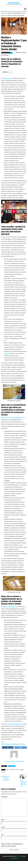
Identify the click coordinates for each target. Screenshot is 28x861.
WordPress (19, 856)
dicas (7, 769)
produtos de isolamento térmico (10, 606)
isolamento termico (14, 769)
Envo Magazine (14, 858)
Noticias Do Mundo (14, 3)
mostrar (10, 72)
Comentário (4, 797)
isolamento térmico (6, 78)
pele (21, 173)
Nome (3, 819)
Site (2, 834)
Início (2, 13)
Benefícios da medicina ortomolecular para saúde (6, 778)
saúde (5, 702)
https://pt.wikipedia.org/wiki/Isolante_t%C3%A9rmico (13, 744)
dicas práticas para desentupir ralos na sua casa (23, 783)
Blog (6, 13)
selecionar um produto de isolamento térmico (13, 417)
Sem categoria (11, 766)
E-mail (3, 827)
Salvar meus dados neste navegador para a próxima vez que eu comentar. (12, 845)
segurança (7, 353)
